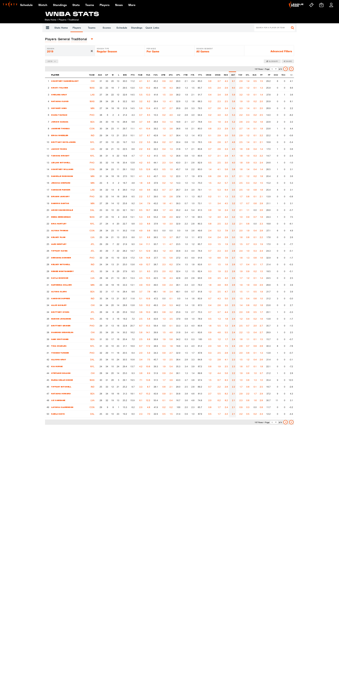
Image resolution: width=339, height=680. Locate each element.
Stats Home (61, 27)
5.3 (233, 114)
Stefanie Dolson (61, 373)
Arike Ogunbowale (62, 210)
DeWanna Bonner (61, 257)
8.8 (148, 223)
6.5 (148, 114)
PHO (92, 114)
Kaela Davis (58, 414)
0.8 (209, 142)
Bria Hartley (58, 223)
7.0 (148, 413)
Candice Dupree (60, 298)
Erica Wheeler (59, 135)
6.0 (233, 87)
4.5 (233, 149)
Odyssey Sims (59, 108)
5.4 (233, 108)
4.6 (233, 142)
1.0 (247, 94)
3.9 (171, 94)
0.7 (163, 108)
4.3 (226, 81)
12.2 (148, 400)
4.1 (140, 81)
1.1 (210, 189)
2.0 (240, 87)
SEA (92, 121)
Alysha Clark (59, 291)
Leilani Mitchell (60, 162)
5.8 (148, 318)
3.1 (233, 230)
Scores (107, 27)
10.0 (148, 284)
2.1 (261, 142)
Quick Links (152, 27)
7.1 (140, 380)
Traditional (79, 39)
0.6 (209, 81)
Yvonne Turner (60, 353)
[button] (47, 27)
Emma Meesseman (61, 217)
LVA (92, 149)
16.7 (148, 210)
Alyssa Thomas (59, 230)
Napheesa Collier (61, 285)
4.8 (148, 182)
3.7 (219, 81)
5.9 (233, 94)
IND (92, 135)
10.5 (148, 278)
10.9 (148, 298)
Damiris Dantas (60, 203)
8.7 (148, 135)
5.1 (233, 128)
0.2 (209, 101)
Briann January (60, 196)
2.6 (219, 108)
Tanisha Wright (60, 155)
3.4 (219, 94)
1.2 (247, 87)
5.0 (140, 87)
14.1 (148, 332)
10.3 (148, 312)
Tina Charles (58, 346)
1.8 (261, 128)
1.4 (247, 81)
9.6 (148, 121)
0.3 (247, 114)
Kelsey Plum (58, 237)
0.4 (209, 94)
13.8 (148, 380)
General (64, 39)
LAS (92, 94)
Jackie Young (59, 149)
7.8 (226, 230)
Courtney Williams (62, 169)
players (50, 39)
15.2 (148, 393)
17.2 (148, 346)
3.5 (226, 176)
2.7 (171, 108)
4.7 (171, 244)
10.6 (148, 366)
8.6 (148, 237)
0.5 (255, 81)
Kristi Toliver (59, 87)
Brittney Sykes (60, 312)
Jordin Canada (59, 122)
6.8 (148, 339)
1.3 (261, 87)
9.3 (148, 176)
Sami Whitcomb (60, 339)
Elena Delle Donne (62, 380)
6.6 (219, 257)
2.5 (226, 101)
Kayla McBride (59, 278)
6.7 (140, 346)
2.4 (219, 87)
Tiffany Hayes (59, 251)
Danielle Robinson (62, 176)
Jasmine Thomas (60, 128)
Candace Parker (60, 189)
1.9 (241, 101)
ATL (92, 244)
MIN (92, 108)
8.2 (148, 101)
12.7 (148, 264)
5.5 (140, 94)
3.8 (226, 94)
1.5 (261, 81)
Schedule (121, 27)
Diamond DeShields (62, 332)
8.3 (226, 380)
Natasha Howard (61, 393)
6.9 (148, 149)
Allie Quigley (59, 305)
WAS (92, 87)
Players (77, 27)
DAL (92, 210)
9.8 (148, 230)
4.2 (148, 155)
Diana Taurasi (59, 115)
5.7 (226, 182)
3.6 (171, 128)
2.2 (240, 114)
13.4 (148, 108)
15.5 (148, 325)
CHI (92, 81)
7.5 (226, 346)
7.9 (148, 203)
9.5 (148, 162)
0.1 (255, 87)
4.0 (171, 114)
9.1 (148, 81)
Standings (136, 27)
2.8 (219, 142)
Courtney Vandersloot (65, 81)
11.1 (148, 244)
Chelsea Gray (59, 94)
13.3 (148, 94)
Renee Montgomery (62, 271)
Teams (91, 27)
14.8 (148, 257)
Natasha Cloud (60, 101)
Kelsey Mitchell (60, 264)
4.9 (171, 210)
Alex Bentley (58, 244)
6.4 (226, 189)
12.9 (148, 250)
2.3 (219, 101)
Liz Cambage (58, 400)
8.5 (148, 271)
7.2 (226, 325)
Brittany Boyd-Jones (63, 142)
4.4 (226, 312)
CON (92, 128)
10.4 (148, 128)
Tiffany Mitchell (61, 386)
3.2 (171, 81)
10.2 (148, 87)
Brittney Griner (61, 325)
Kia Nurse (57, 366)
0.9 (163, 81)
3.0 (219, 114)
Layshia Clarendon (62, 407)
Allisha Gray (58, 359)
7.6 (226, 257)
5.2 (233, 121)
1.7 (140, 155)
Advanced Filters (281, 51)
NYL (92, 142)
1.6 (164, 87)
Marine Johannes (61, 318)
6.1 (140, 400)
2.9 (240, 81)
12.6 (148, 169)
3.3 (240, 108)
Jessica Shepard (60, 183)
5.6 (233, 101)
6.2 (171, 264)
